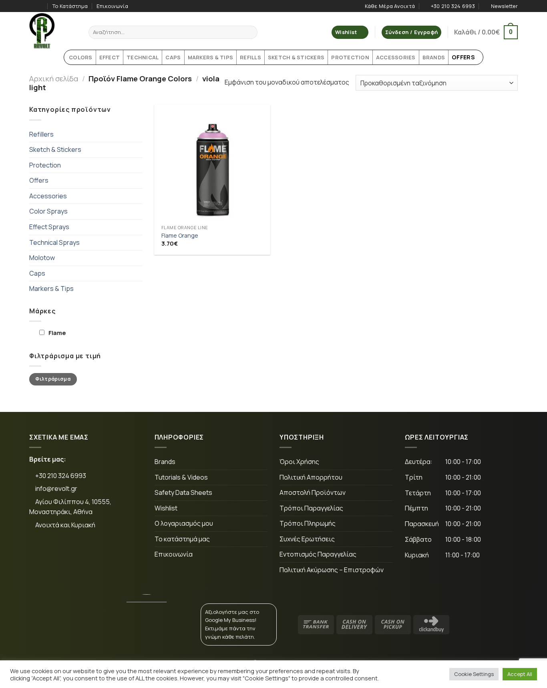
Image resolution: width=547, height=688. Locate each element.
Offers (38, 180)
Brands (165, 461)
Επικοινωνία (112, 6)
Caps (37, 273)
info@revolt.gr (56, 488)
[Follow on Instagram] (40, 6)
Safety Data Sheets (183, 492)
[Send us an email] (91, 552)
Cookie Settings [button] (474, 674)
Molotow (42, 257)
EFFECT (109, 57)
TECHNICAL (143, 57)
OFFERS (463, 57)
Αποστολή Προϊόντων (313, 492)
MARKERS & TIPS (210, 57)
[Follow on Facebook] (33, 6)
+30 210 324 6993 (60, 475)
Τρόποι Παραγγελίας (311, 508)
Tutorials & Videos (181, 477)
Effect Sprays (49, 226)
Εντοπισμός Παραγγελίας (318, 554)
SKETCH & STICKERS (296, 57)
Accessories (48, 196)
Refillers (41, 134)
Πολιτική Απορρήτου (311, 477)
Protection (45, 165)
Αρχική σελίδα (53, 78)
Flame (57, 333)
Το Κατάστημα (70, 6)
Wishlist (166, 508)
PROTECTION (350, 57)
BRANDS (433, 57)
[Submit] (250, 32)
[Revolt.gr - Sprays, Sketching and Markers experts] (52, 31)
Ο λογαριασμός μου (184, 523)
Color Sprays (48, 211)
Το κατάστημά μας (182, 539)
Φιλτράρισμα (52, 378)
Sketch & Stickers (55, 149)
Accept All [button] (519, 674)
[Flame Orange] (212, 163)
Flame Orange (179, 235)
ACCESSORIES (396, 57)
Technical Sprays (54, 242)
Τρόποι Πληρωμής (308, 523)
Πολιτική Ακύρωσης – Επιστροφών (332, 569)
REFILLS (250, 57)
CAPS (173, 57)
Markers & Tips (51, 288)
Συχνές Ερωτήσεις (307, 539)
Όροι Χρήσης (299, 461)
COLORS (81, 57)
